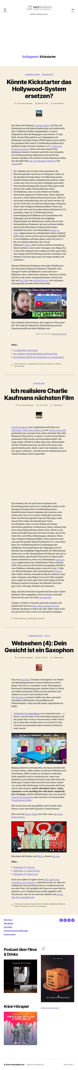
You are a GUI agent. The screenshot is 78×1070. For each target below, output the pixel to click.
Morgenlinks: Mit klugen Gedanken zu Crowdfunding (38, 357)
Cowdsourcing (28, 904)
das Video (24, 280)
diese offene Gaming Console (45, 606)
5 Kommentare (58, 658)
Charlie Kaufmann (20, 364)
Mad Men (24, 679)
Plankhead (21, 697)
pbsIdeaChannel (41, 280)
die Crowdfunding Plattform (42, 161)
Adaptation (16, 430)
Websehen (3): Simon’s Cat (25, 874)
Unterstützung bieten (21, 800)
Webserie (17, 906)
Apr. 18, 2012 (42, 658)
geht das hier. (45, 597)
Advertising (18, 904)
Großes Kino (47, 74)
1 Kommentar (57, 405)
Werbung (25, 906)
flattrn (41, 856)
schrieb (14, 164)
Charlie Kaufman (19, 427)
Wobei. (27, 245)
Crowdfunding (32, 364)
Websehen (61, 904)
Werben (8, 920)
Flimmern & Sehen (32, 74)
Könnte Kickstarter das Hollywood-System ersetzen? (39, 88)
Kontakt (8, 927)
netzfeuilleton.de (17, 1065)
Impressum (10, 934)
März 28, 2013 (43, 103)
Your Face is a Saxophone (27, 713)
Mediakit (8, 923)
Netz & (47, 636)
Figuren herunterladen (22, 797)
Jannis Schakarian (26, 103)
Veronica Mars (43, 125)
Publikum (58, 364)
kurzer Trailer (31, 814)
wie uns (55, 856)
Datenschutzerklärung (16, 930)
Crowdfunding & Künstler (25, 350)
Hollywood (41, 364)
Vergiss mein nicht (57, 430)
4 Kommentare (58, 103)
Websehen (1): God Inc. (24, 867)
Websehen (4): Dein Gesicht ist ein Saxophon (38, 646)
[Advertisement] (39, 40)
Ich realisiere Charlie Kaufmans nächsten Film (35, 354)
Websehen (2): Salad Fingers (26, 871)
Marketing (53, 904)
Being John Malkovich (33, 430)
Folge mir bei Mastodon (50, 1008)
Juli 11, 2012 (43, 405)
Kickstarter (50, 364)
